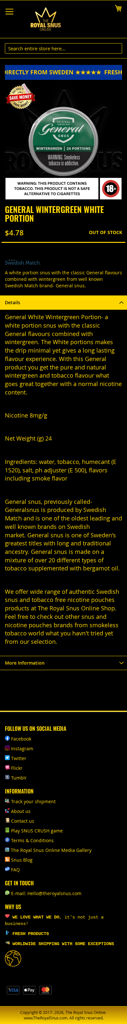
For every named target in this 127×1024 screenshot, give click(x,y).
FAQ (15, 870)
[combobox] (63, 48)
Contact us (22, 821)
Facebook (21, 739)
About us (21, 811)
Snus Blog (22, 860)
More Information (25, 663)
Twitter (18, 758)
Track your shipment (33, 801)
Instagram (22, 748)
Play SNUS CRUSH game (37, 831)
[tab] (63, 302)
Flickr (16, 768)
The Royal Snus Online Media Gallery (51, 850)
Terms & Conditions (32, 840)
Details (12, 302)
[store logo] (45, 19)
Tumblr (19, 778)
